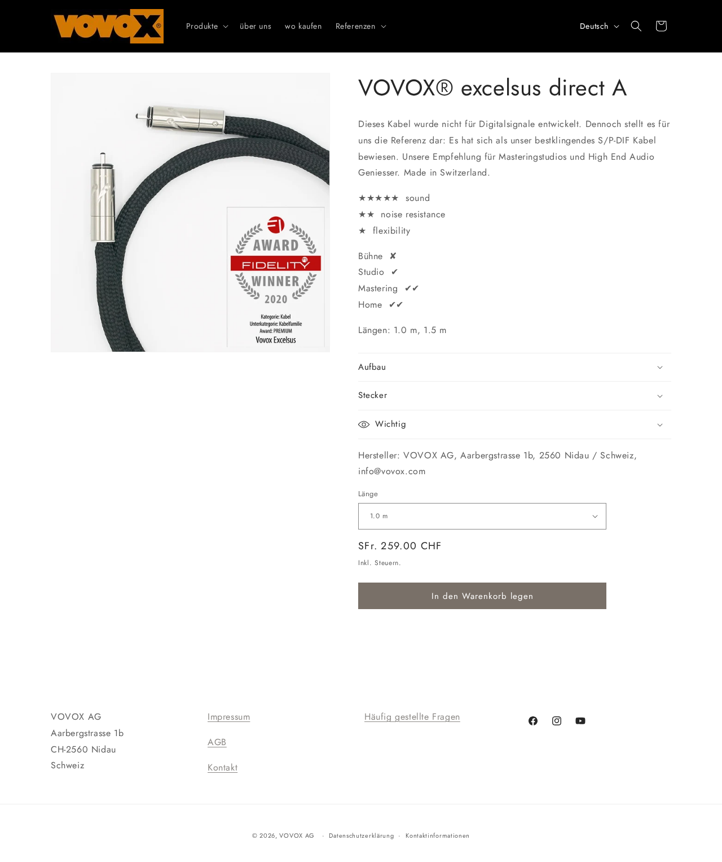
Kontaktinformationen (438, 835)
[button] (206, 26)
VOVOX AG (297, 835)
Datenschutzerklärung (361, 835)
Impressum (229, 716)
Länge (368, 493)
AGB (217, 742)
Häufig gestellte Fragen (412, 716)
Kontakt (222, 767)
